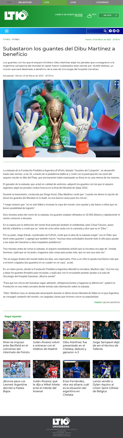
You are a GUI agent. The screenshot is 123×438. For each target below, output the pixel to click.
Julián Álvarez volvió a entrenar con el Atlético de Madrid (46, 346)
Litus (73, 2)
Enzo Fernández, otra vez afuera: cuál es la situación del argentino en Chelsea (76, 388)
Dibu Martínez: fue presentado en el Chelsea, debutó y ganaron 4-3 (75, 347)
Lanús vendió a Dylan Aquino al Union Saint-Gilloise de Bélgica (105, 386)
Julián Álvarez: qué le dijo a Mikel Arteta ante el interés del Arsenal (46, 386)
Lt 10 (16, 15)
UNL (9, 2)
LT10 (46, 2)
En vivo (107, 15)
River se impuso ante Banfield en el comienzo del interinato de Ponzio (16, 347)
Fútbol (6, 39)
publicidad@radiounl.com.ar (61, 434)
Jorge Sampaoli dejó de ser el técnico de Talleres (106, 346)
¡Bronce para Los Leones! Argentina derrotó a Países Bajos (15, 386)
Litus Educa (102, 2)
